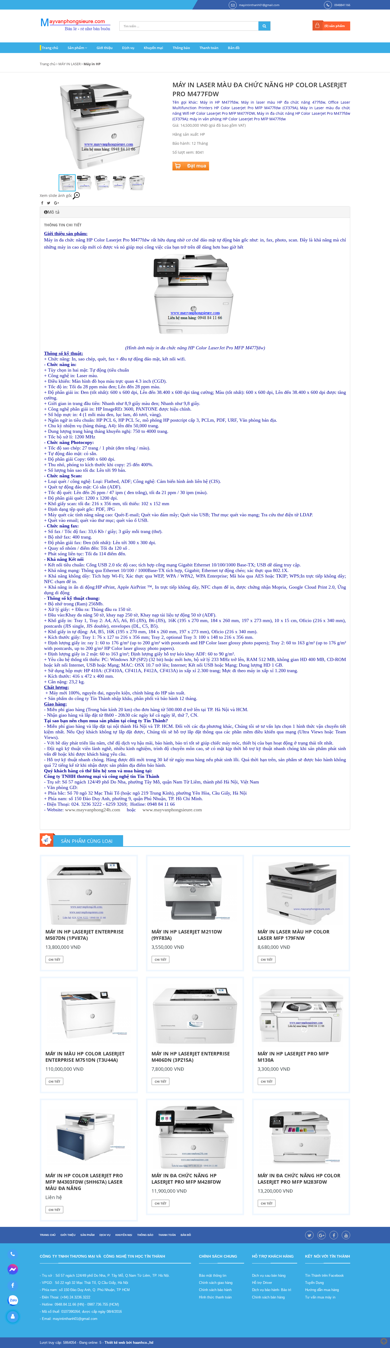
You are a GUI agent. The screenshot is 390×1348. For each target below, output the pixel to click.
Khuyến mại (153, 47)
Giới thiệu (104, 47)
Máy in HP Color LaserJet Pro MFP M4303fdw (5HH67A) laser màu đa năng (84, 1181)
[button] (159, 127)
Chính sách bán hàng (268, 1297)
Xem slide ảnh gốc (56, 195)
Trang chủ (50, 47)
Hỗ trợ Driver (262, 1283)
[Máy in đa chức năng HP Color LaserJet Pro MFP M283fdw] (301, 1137)
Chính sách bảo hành (215, 1290)
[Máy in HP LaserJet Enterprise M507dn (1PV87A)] (88, 893)
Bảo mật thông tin (212, 1275)
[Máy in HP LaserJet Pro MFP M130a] (301, 1015)
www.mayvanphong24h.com (92, 809)
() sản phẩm (334, 26)
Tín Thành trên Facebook (324, 1275)
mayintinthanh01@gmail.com (259, 5)
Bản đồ (234, 47)
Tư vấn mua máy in (320, 1297)
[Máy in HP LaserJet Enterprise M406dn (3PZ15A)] (195, 1015)
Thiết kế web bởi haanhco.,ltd (129, 1343)
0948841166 (342, 5)
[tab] (195, 212)
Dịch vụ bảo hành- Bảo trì (271, 1290)
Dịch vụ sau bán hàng (268, 1275)
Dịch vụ (128, 47)
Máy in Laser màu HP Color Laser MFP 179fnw (294, 934)
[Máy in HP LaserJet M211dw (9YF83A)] (195, 893)
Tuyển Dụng (314, 1283)
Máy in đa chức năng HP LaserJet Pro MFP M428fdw (186, 1178)
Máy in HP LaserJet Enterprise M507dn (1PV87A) (84, 934)
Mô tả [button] (53, 212)
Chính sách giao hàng (215, 1283)
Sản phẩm (76, 47)
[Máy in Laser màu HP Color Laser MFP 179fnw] (301, 893)
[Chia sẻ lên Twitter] (49, 202)
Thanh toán (209, 47)
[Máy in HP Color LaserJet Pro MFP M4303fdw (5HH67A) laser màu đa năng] (88, 1137)
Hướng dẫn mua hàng (322, 1290)
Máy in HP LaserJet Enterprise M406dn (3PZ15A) (190, 1056)
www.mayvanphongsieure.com (172, 809)
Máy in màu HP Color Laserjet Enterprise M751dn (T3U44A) (84, 1056)
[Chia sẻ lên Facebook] (42, 202)
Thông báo (181, 47)
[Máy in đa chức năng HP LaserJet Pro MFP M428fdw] (195, 1137)
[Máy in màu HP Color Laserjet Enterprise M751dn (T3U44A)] (88, 1015)
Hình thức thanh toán (215, 1297)
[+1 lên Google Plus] (56, 202)
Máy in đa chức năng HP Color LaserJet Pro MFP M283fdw (299, 1178)
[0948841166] (13, 1254)
